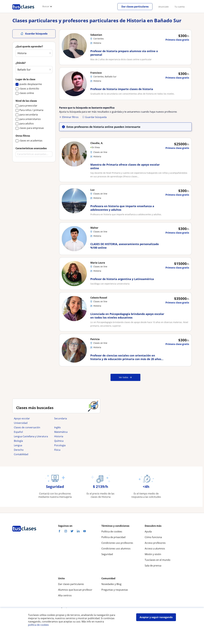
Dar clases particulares (135, 6)
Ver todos (123, 377)
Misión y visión (153, 554)
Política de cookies (111, 531)
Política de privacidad (113, 537)
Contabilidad (21, 454)
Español (18, 432)
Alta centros (65, 595)
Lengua (18, 445)
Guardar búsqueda (96, 117)
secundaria (60, 418)
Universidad (20, 423)
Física (57, 449)
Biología (18, 440)
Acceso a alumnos (155, 548)
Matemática (61, 432)
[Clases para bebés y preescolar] (73, 423)
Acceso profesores (155, 542)
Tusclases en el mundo (157, 560)
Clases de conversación (27, 427)
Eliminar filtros (70, 117)
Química (58, 440)
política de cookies (38, 624)
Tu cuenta (180, 6)
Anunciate (163, 6)
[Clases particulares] (23, 10)
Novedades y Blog (111, 584)
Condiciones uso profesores (117, 542)
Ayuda (148, 531)
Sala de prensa (153, 565)
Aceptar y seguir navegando (156, 617)
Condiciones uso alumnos (116, 548)
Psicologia (60, 445)
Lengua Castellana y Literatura (31, 436)
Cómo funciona (153, 537)
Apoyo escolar (22, 418)
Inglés (57, 427)
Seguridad (107, 554)
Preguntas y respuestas (114, 589)
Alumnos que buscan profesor (75, 589)
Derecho (19, 449)
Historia (58, 436)
